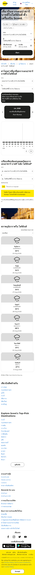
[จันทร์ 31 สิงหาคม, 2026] (21, 142)
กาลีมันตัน (4, 434)
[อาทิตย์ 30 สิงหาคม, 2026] (18, 142)
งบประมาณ (4, 182)
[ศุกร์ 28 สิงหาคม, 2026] (12, 142)
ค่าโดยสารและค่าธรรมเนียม (10, 523)
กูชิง (2, 440)
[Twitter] (20, 537)
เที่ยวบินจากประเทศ (22, 554)
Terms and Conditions (22, 562)
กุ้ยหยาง (3, 437)
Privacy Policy (9, 562)
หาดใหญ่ (4, 404)
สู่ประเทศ (8, 552)
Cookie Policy (9, 567)
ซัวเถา (3, 460)
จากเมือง (31, 554)
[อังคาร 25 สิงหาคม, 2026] (4, 142)
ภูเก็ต (2, 393)
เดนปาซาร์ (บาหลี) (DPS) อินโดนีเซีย (14, 34)
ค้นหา (17, 52)
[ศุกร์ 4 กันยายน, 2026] (32, 142)
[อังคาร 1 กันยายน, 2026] (24, 142)
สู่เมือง (14, 552)
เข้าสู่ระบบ (14, 3)
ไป (2, 85)
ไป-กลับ (5, 24)
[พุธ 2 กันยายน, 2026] (27, 142)
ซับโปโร (3, 457)
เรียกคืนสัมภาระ (6, 525)
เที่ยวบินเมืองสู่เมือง (22, 552)
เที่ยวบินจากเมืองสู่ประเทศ (8, 554)
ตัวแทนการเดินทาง (7, 503)
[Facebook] (8, 537)
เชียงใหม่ (4, 401)
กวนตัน (3, 425)
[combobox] (16, 81)
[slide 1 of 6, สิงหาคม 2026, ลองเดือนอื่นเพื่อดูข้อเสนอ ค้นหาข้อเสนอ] (17, 112)
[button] (19, 24)
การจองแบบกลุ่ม (6, 506)
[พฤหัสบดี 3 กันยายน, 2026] (29, 142)
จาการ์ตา (4, 448)
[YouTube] (25, 537)
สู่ (3, 38)
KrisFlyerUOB (6, 496)
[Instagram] (14, 537)
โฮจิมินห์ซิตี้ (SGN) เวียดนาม (12, 41)
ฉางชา (3, 451)
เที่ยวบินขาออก (7, 44)
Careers (4, 483)
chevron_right (32, 112)
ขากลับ (21, 44)
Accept (17, 571)
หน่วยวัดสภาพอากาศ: (27, 230)
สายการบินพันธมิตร (7, 485)
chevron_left (2, 112)
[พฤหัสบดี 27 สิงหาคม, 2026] (9, 142)
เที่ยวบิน (12, 64)
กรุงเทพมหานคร (6, 390)
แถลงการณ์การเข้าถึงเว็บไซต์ (10, 528)
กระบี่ (2, 395)
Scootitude (5, 477)
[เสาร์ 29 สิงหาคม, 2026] (15, 142)
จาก (4, 32)
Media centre (6, 480)
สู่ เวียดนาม (22, 64)
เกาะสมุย (4, 387)
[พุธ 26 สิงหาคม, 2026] (6, 142)
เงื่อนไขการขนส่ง (6, 517)
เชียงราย (3, 398)
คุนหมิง (3, 445)
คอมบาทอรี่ (4, 442)
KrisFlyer (4, 493)
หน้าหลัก (4, 64)
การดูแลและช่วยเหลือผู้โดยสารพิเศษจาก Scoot (16, 520)
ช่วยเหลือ (4, 514)
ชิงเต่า (3, 454)
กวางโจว (4, 428)
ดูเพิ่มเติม (17, 465)
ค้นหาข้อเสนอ (17, 114)
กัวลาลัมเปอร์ (5, 431)
